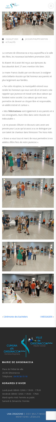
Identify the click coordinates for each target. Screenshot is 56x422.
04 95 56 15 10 (20, 376)
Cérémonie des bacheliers (16, 316)
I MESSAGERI (46, 316)
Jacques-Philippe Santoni (36, 39)
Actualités (10, 42)
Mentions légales (28, 416)
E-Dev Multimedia (35, 413)
